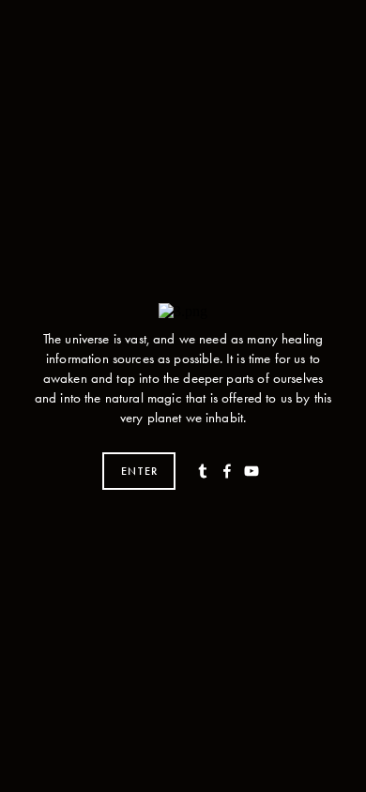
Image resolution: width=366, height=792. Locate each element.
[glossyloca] (202, 471)
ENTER (140, 471)
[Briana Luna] (227, 471)
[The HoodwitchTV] (251, 471)
